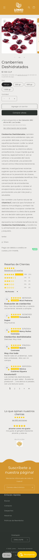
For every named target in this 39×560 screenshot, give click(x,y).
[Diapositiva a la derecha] (24, 57)
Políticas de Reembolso (14, 521)
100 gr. (7, 84)
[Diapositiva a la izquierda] (14, 57)
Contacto (8, 506)
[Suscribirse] (32, 487)
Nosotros (8, 516)
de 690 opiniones (19, 420)
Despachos (8, 511)
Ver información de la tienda (15, 128)
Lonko (14, 548)
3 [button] (19, 389)
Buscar (7, 501)
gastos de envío (22, 75)
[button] (4, 7)
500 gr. (30, 84)
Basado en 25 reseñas (13, 270)
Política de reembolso (25, 548)
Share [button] (6, 242)
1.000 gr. (7, 89)
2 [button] (14, 389)
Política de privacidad (12, 552)
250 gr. (18, 84)
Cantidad (5, 94)
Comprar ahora (19, 113)
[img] (16, 298)
